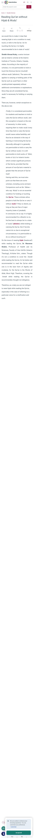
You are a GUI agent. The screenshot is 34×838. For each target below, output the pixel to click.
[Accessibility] (27, 2)
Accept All (19, 833)
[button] (17, 30)
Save (3, 31)
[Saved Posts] (31, 2)
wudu (14, 204)
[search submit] (28, 6)
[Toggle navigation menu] (2, 2)
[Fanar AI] (3, 834)
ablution (16, 224)
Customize (13, 827)
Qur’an (11, 197)
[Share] (3, 828)
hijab (21, 240)
